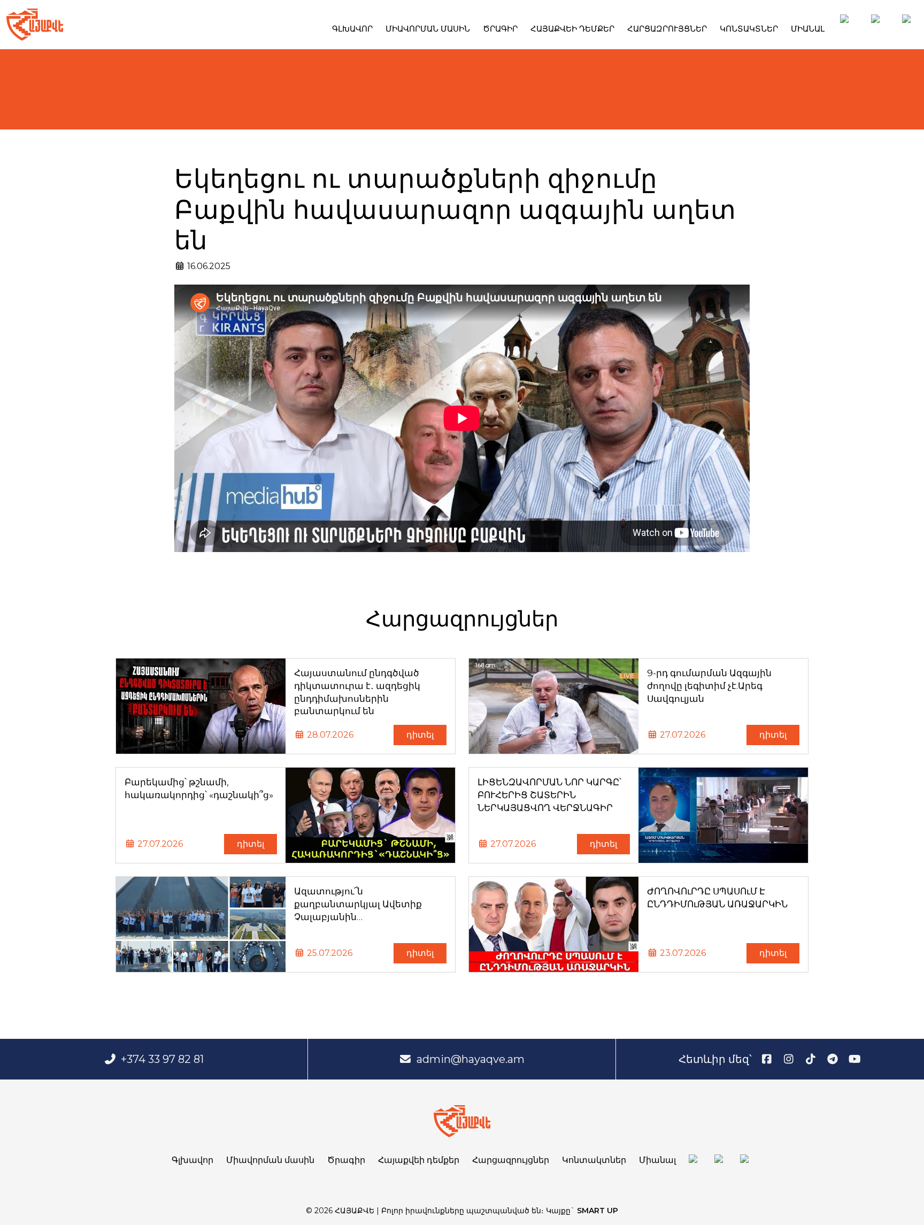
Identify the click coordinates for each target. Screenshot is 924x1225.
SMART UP (597, 1210)
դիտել (420, 735)
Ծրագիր (500, 29)
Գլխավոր (352, 29)
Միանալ (808, 29)
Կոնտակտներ (749, 29)
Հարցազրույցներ (667, 29)
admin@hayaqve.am (471, 1059)
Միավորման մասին (428, 29)
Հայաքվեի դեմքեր (572, 29)
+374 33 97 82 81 (162, 1059)
